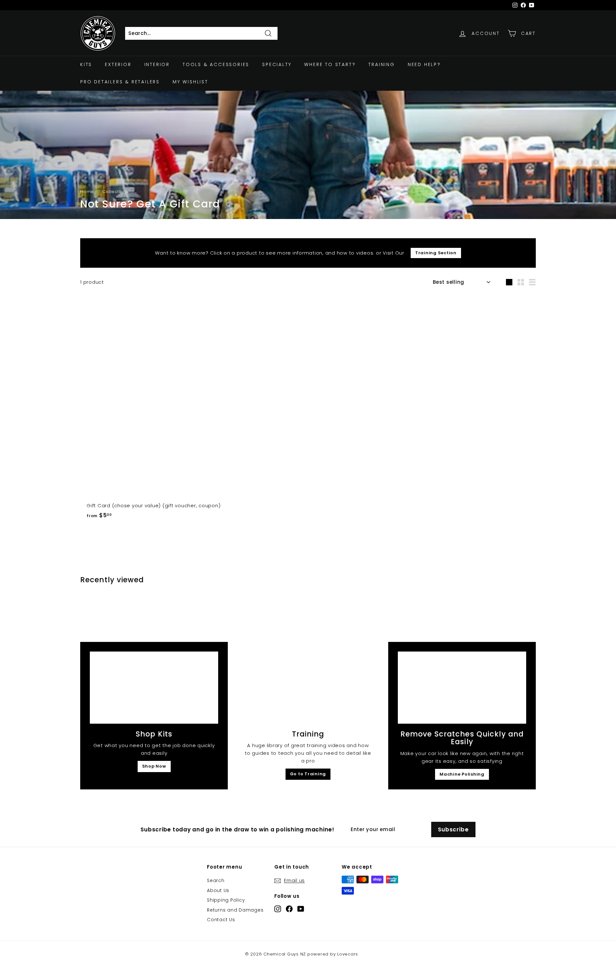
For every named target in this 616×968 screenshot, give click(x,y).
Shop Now (154, 766)
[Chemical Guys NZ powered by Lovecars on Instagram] (277, 908)
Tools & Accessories (216, 64)
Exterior (118, 64)
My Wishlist (190, 82)
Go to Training (308, 774)
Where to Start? (329, 64)
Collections (115, 191)
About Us (218, 890)
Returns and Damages (235, 910)
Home (87, 191)
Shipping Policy (226, 900)
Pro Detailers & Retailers (120, 82)
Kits (86, 64)
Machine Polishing (462, 774)
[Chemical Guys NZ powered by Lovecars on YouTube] (300, 908)
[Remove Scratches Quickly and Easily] (462, 688)
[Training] (308, 688)
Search (216, 880)
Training (381, 64)
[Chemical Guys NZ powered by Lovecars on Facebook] (289, 908)
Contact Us (221, 919)
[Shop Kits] (154, 688)
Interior (157, 64)
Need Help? (424, 64)
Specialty (276, 64)
